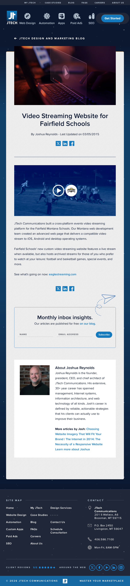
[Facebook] (99, 567)
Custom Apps (15, 529)
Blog (33, 522)
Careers (35, 536)
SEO (91, 23)
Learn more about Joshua (72, 449)
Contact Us (57, 522)
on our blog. (88, 323)
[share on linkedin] (65, 143)
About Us (36, 543)
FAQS (85, 3)
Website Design (16, 515)
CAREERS (100, 3)
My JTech (36, 508)
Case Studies (39, 515)
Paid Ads (76, 23)
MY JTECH (30, 3)
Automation (47, 23)
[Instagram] (121, 567)
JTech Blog (52, 38)
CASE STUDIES (53, 3)
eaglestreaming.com (62, 274)
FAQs (33, 529)
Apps (61, 23)
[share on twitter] (58, 143)
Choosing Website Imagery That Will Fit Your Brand (78, 434)
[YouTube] (107, 567)
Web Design (27, 23)
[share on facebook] (71, 143)
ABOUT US (118, 3)
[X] (92, 567)
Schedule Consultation (58, 531)
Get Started (113, 18)
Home (10, 508)
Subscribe (104, 334)
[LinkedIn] (114, 567)
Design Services (61, 508)
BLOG (71, 3)
